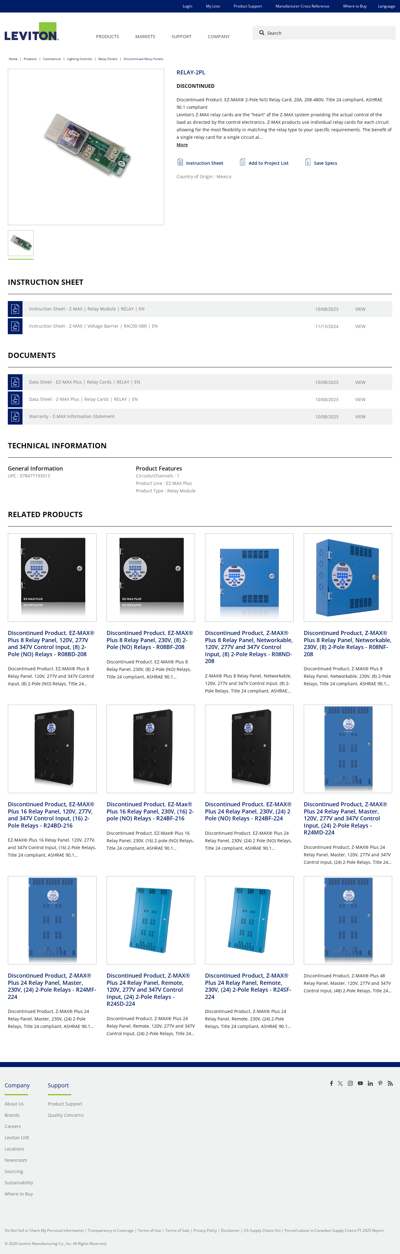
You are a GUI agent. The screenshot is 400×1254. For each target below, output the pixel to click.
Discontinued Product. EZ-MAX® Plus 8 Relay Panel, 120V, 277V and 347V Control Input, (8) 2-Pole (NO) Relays (51, 643)
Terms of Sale (177, 1230)
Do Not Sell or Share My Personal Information (44, 1230)
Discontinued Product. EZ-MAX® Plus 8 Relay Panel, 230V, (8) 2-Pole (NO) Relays (150, 640)
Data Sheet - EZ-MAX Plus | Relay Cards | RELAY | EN (84, 382)
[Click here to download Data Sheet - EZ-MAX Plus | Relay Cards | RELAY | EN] (15, 382)
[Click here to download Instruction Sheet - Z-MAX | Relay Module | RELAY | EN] (15, 309)
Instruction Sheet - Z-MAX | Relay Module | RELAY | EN (87, 309)
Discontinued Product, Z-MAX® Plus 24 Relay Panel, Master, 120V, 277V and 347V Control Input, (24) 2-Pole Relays (345, 818)
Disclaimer (230, 1230)
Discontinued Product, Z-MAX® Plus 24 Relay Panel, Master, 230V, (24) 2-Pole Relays (52, 986)
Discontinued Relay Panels (143, 59)
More (182, 145)
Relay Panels (108, 59)
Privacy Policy (205, 1230)
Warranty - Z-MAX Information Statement (72, 416)
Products (30, 59)
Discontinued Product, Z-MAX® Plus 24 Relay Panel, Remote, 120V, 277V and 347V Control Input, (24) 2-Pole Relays (148, 989)
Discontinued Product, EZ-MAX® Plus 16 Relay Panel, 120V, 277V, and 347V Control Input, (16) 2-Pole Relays (51, 814)
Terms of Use (149, 1230)
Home (13, 59)
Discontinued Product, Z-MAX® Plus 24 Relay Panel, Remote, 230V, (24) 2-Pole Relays (248, 986)
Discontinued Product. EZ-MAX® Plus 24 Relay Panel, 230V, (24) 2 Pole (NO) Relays (248, 811)
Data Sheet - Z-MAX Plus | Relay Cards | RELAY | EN (83, 399)
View (360, 309)
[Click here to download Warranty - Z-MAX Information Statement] (15, 417)
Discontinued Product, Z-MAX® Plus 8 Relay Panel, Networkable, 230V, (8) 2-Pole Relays (348, 643)
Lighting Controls (79, 59)
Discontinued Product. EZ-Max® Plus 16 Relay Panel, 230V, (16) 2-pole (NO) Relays (150, 811)
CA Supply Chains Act (262, 1230)
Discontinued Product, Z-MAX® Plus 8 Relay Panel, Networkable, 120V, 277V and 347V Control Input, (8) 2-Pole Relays (249, 647)
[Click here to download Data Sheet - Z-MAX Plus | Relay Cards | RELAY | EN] (15, 399)
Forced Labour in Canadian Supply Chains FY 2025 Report (334, 1230)
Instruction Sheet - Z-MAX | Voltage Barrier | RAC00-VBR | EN (93, 326)
